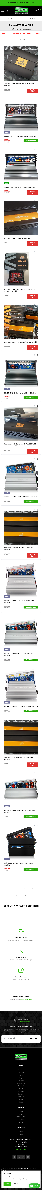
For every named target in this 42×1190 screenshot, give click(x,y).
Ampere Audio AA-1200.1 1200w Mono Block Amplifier (19, 602)
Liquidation (21, 1070)
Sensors (21, 1089)
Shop (21, 1114)
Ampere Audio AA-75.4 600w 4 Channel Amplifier (21, 706)
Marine (21, 1099)
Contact (21, 1122)
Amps (21, 1078)
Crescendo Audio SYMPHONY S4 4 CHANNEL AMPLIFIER (19, 84)
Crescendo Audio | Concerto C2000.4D (17, 238)
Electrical (21, 1086)
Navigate (21, 1119)
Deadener (21, 1094)
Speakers (21, 1081)
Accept (7, 1184)
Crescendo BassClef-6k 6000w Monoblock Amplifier (18, 758)
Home (16, 29)
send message (21, 1150)
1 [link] (7, 888)
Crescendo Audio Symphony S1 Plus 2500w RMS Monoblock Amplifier (21, 445)
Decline (16, 1184)
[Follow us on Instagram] (23, 1157)
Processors (21, 1097)
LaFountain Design (22, 1168)
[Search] (7, 11)
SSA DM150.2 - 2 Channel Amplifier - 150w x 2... (20, 393)
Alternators (21, 1083)
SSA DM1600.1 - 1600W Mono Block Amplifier (19, 187)
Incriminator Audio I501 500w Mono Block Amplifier (18, 864)
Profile (21, 1134)
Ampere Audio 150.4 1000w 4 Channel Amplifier (20, 497)
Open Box (21, 1073)
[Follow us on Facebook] (14, 1157)
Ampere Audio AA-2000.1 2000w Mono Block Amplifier (19, 655)
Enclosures (21, 1091)
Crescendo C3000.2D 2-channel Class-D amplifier (21, 342)
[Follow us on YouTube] (28, 1157)
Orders (21, 1131)
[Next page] (25, 895)
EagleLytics (4, 1170)
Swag (21, 1102)
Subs (21, 1075)
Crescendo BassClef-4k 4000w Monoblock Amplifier (18, 549)
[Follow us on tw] (19, 1157)
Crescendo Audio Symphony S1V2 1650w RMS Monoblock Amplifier (19, 290)
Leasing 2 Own (21, 1117)
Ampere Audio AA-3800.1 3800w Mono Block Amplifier (19, 811)
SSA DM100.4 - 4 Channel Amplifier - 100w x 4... (20, 136)
